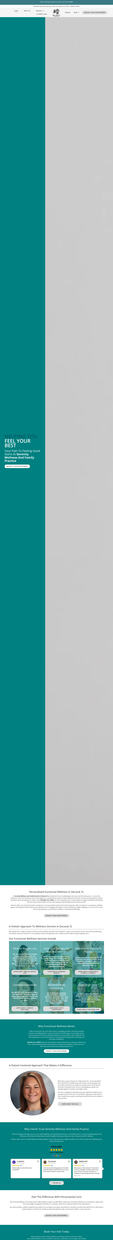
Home (16, 11)
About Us (27, 11)
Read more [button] (46, 1175)
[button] (102, 1169)
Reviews (67, 12)
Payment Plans (41, 14)
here (71, 2)
